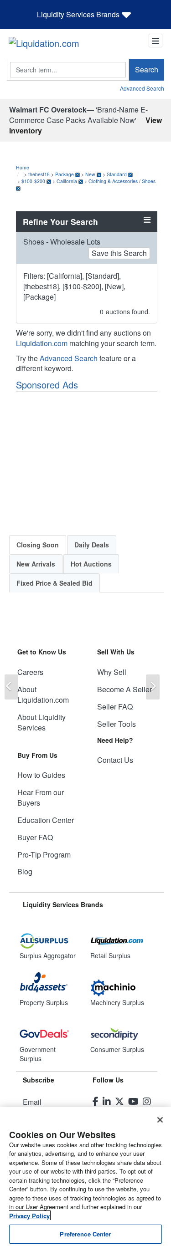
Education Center (45, 820)
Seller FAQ (115, 706)
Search (146, 69)
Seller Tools (116, 724)
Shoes (148, 181)
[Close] (160, 1120)
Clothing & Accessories (113, 181)
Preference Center (85, 1234)
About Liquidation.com (43, 694)
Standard (117, 174)
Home (22, 167)
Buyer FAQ (35, 837)
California (67, 181)
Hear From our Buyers (40, 797)
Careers (30, 672)
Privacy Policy (29, 1215)
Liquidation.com (41, 343)
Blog (24, 871)
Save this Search (119, 253)
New (90, 174)
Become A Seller (124, 689)
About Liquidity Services (41, 722)
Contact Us (115, 760)
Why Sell (111, 672)
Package (64, 174)
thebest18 (39, 174)
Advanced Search (142, 88)
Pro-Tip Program (44, 854)
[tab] (37, 544)
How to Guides (41, 775)
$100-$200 (33, 181)
